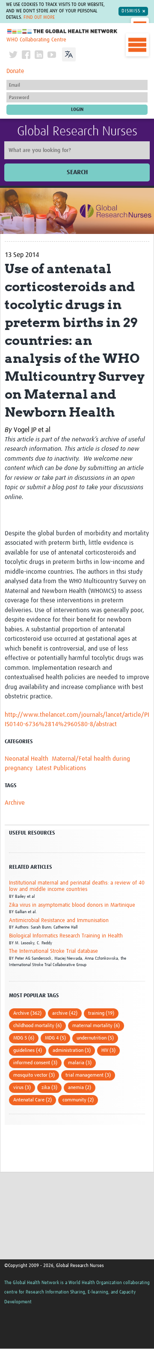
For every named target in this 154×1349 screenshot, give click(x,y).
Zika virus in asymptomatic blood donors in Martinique (72, 905)
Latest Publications (61, 768)
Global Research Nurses (77, 131)
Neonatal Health (26, 759)
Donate (15, 71)
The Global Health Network (62, 31)
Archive (15, 803)
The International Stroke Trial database (53, 951)
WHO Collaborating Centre (36, 40)
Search (77, 172)
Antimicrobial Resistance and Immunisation (59, 920)
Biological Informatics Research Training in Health (66, 936)
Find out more (39, 17)
